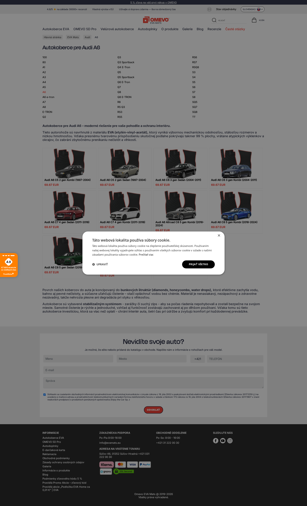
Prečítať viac (146, 254)
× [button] (218, 235)
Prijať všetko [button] (198, 264)
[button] (100, 264)
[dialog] (153, 253)
